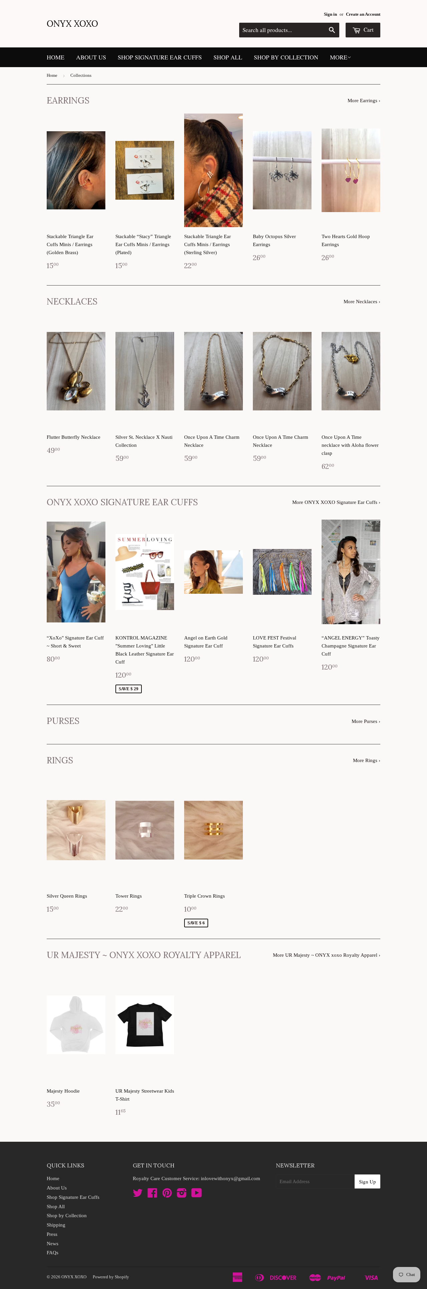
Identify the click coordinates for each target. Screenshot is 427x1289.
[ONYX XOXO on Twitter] (138, 1195)
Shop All (228, 57)
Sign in (330, 14)
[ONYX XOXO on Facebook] (152, 1195)
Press (52, 1234)
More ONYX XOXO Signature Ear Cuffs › (336, 502)
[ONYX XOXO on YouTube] (196, 1195)
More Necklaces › (362, 301)
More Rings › (366, 760)
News (52, 1243)
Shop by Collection (286, 57)
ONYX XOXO (72, 23)
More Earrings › (364, 100)
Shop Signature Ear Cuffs (160, 57)
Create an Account (363, 14)
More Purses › (366, 721)
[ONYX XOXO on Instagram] (182, 1195)
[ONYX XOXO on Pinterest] (167, 1195)
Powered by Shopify (111, 1276)
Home (55, 57)
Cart (368, 29)
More (338, 57)
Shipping (56, 1225)
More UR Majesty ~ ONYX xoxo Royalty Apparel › (326, 955)
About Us (91, 57)
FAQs (52, 1252)
